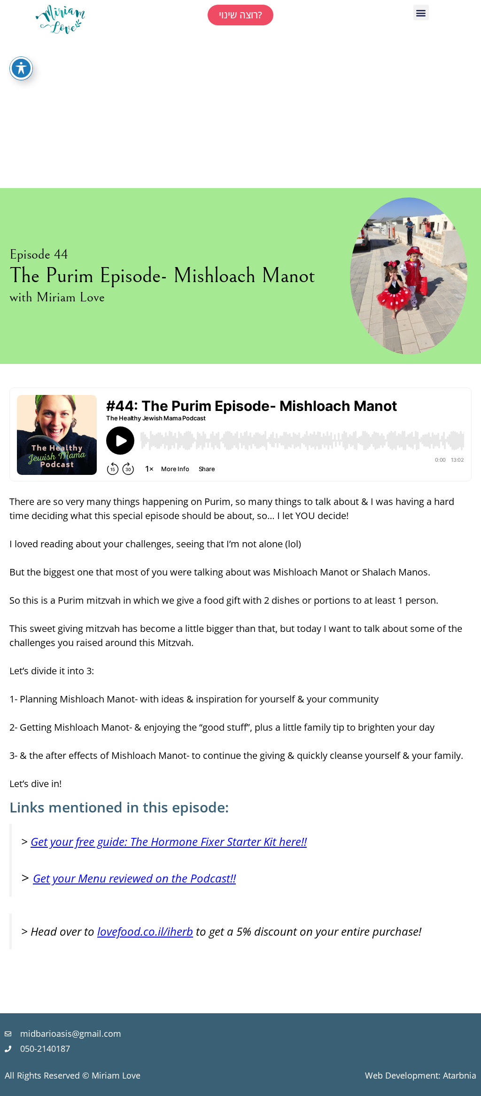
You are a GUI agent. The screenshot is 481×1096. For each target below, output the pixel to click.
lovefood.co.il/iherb (145, 931)
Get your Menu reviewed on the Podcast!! (134, 878)
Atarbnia (459, 1075)
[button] (421, 12)
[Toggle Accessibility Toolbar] (21, 68)
